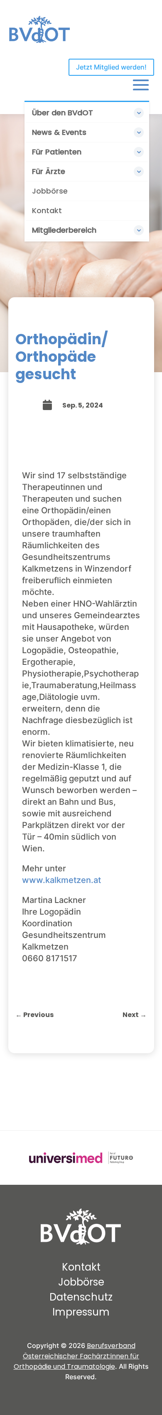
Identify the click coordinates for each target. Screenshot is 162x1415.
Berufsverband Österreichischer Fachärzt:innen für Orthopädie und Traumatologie (77, 1356)
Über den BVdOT (62, 112)
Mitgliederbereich (64, 230)
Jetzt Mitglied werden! (111, 67)
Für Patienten (56, 152)
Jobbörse (50, 191)
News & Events (59, 132)
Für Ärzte (48, 171)
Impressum (81, 1312)
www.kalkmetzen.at (61, 880)
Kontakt (47, 210)
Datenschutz (81, 1297)
